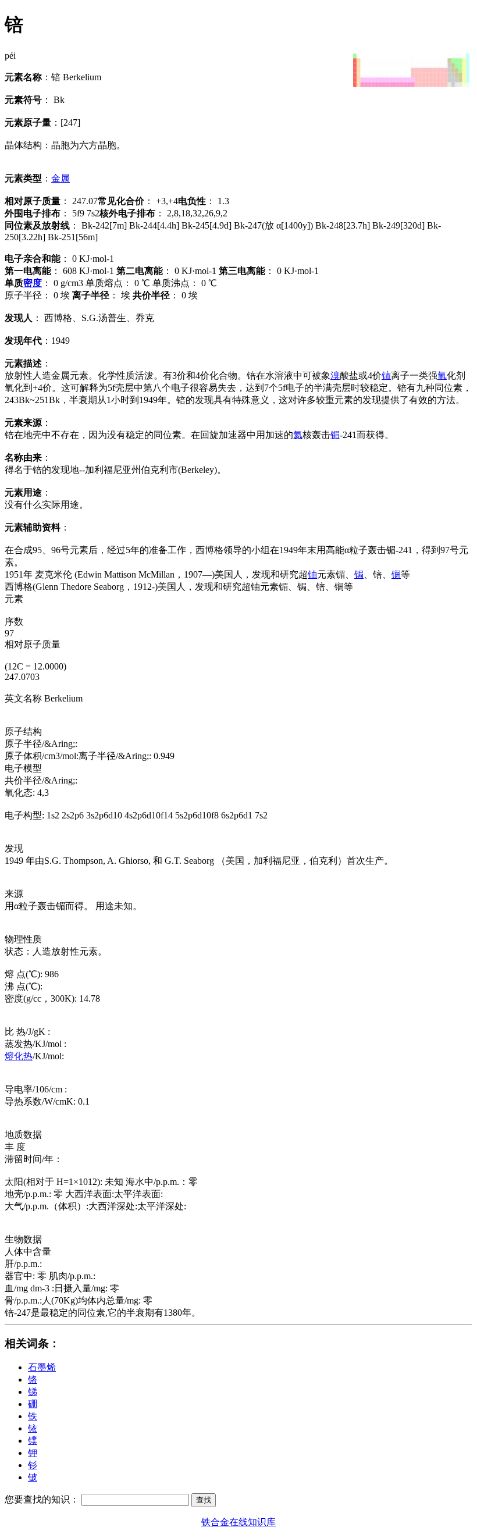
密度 (32, 283)
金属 (60, 178)
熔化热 (19, 1056)
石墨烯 (42, 1367)
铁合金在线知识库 (238, 1522)
